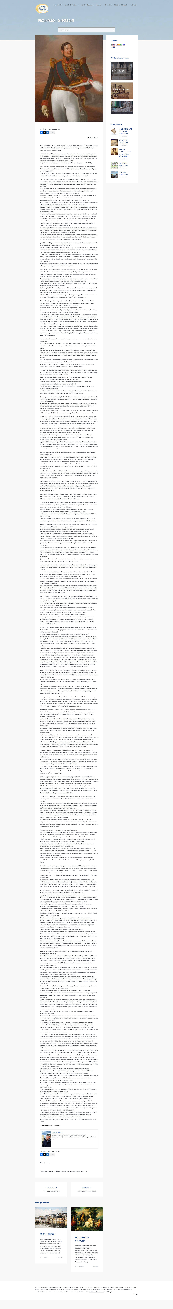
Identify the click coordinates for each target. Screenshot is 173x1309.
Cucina (98, 5)
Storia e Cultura (86, 5)
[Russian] (124, 45)
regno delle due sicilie (80, 1171)
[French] (117, 45)
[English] (114, 45)
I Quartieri (57, 5)
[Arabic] (121, 45)
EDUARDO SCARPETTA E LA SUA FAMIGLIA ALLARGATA (125, 153)
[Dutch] (114, 47)
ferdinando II (62, 1171)
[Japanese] (112, 47)
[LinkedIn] (47, 132)
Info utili (134, 5)
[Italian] (112, 45)
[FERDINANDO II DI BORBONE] (69, 78)
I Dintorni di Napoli (120, 5)
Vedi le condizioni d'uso (96, 1292)
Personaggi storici (47, 1171)
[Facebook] (41, 132)
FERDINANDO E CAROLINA (82, 1239)
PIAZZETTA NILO (118, 107)
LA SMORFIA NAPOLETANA (123, 164)
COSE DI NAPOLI (47, 1234)
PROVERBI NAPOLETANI (123, 173)
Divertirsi (108, 5)
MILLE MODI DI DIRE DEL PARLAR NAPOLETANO (125, 131)
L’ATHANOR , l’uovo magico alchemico (121, 90)
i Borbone (70, 1171)
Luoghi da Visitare (71, 5)
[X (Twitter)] (44, 132)
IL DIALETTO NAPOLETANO (123, 141)
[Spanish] (119, 45)
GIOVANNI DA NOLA (118, 71)
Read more (60, 1257)
